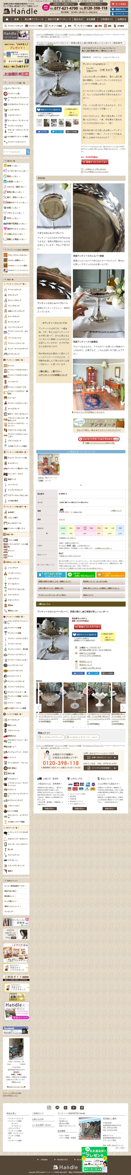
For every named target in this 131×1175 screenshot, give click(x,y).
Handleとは (63, 1121)
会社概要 (91, 19)
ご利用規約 (44, 1160)
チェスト (15, 1123)
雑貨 (100, 26)
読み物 (78, 19)
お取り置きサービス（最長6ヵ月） (51, 588)
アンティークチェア (15, 26)
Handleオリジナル (18, 270)
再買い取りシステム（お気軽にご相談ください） (101, 588)
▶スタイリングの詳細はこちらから (88, 412)
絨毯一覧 (9, 534)
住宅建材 (120, 26)
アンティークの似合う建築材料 (18, 250)
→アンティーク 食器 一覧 (16, 83)
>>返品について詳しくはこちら (70, 556)
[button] (38, 72)
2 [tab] (77, 727)
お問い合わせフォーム (115, 1145)
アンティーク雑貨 (55, 26)
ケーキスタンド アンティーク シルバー (84, 737)
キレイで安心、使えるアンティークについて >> (99, 430)
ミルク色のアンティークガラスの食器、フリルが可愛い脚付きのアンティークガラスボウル (98, 716)
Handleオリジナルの (17, 266)
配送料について (86, 662)
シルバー (62, 519)
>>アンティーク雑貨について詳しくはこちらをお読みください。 (81, 568)
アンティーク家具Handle (44, 34)
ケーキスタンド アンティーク (93, 34)
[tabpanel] (75, 702)
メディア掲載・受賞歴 (67, 1138)
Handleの (16, 260)
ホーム (7, 19)
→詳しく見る (119, 1148)
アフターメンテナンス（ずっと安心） (53, 595)
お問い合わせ (122, 19)
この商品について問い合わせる (95, 169)
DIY (9, 1138)
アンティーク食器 (75, 34)
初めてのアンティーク (67, 1126)
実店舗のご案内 (109, 1119)
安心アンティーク (34, 19)
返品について (88, 595)
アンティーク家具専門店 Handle (71, 1113)
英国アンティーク (51, 478)
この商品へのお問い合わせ (90, 668)
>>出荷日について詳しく (103, 548)
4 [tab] (84, 727)
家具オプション (12, 881)
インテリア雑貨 (14, 1136)
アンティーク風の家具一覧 (16, 452)
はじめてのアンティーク (59, 19)
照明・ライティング (15, 1133)
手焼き (17, 255)
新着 (16, 19)
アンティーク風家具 (84, 26)
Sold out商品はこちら (10, 1095)
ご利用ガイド (107, 19)
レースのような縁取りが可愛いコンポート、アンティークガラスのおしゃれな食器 (74, 716)
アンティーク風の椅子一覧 (16, 507)
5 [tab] (88, 727)
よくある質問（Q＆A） (42, 1125)
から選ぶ (13, 166)
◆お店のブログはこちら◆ (16, 1087)
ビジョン (62, 1119)
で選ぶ (16, 187)
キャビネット (16, 1126)
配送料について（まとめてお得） (95, 581)
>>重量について (116, 510)
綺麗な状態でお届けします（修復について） (55, 581)
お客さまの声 (38, 1119)
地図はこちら (16, 1082)
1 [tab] (73, 727)
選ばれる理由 (64, 1123)
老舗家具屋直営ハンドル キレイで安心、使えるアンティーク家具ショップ (21, 9)
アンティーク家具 (35, 26)
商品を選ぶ (11, 1113)
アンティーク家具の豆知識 (12, 1093)
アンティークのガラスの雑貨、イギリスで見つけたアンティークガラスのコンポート (50, 716)
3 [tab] (81, 727)
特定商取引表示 (62, 1160)
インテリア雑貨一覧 (13, 714)
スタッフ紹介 (64, 1135)
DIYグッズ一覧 (11, 828)
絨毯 (109, 26)
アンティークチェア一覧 (15, 284)
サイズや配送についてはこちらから (96, 172)
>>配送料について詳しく (67, 538)
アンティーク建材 (15, 1141)
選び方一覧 (11, 161)
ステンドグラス (14, 1128)
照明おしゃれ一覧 (13, 562)
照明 (69, 26)
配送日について (86, 665)
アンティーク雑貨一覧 (14, 617)
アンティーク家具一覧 (14, 360)
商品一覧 (10, 279)
